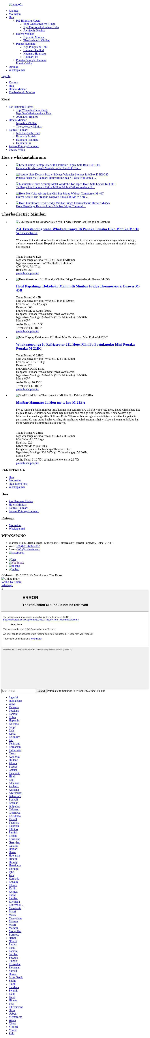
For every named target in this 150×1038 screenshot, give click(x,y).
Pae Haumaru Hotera (28, 20)
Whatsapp (7, 585)
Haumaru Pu (30, 56)
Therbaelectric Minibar (36, 40)
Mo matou (15, 14)
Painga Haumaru (25, 43)
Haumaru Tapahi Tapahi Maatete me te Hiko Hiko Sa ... (48, 168)
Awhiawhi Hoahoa (34, 30)
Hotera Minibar (25, 33)
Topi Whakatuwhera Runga (39, 23)
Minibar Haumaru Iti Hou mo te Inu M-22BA (50, 402)
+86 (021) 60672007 (28, 546)
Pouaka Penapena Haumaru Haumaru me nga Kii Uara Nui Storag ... (56, 177)
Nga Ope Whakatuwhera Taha (41, 27)
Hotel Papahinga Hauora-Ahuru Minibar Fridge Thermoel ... (51, 206)
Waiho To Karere (11, 581)
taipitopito (33, 273)
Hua (11, 17)
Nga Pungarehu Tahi (35, 46)
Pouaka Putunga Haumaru (31, 60)
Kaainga (13, 10)
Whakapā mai (17, 70)
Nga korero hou (18, 483)
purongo (13, 66)
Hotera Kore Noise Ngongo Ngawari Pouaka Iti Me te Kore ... (52, 196)
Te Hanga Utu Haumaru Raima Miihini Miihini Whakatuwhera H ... (55, 187)
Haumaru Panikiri (33, 50)
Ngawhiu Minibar (33, 37)
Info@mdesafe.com (28, 549)
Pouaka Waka (24, 63)
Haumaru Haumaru (34, 53)
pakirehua (21, 273)
